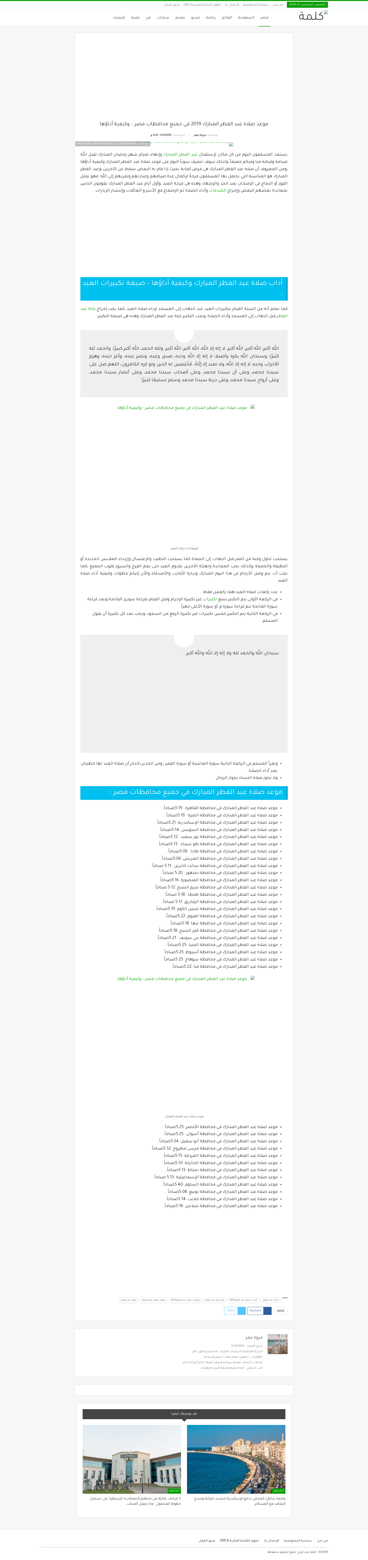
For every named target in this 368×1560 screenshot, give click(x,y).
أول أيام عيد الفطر (215, 1300)
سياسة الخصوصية (256, 5)
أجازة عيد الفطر (271, 1300)
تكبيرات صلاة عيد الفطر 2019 (185, 1300)
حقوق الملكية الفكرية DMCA (202, 5)
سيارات (163, 18)
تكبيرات (210, 599)
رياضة (211, 18)
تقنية (135, 18)
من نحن (277, 5)
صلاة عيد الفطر (129, 1300)
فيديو (195, 18)
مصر (264, 18)
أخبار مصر (279, 1491)
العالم (227, 18)
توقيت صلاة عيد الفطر (153, 1300)
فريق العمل (172, 5)
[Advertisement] (184, 80)
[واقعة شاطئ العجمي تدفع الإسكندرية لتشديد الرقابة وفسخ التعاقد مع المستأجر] (236, 1459)
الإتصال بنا (232, 5)
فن (148, 18)
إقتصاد (119, 18)
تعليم (180, 18)
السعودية (246, 18)
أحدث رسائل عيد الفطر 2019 (243, 1300)
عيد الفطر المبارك (180, 155)
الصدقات (218, 191)
